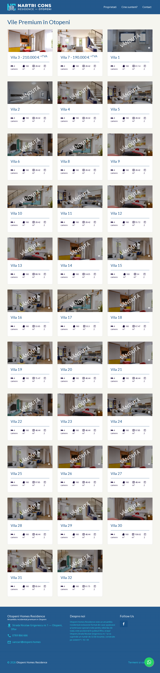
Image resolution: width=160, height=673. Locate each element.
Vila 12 (116, 213)
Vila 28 (16, 525)
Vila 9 (115, 161)
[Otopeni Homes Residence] (29, 7)
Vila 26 (66, 473)
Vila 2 (15, 109)
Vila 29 (66, 525)
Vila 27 (116, 473)
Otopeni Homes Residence (31, 662)
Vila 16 (16, 317)
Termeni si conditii (139, 662)
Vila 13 (16, 265)
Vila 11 (66, 213)
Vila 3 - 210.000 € (29, 57)
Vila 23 (66, 421)
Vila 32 (66, 577)
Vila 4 (65, 109)
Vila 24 (116, 421)
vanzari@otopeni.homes (26, 642)
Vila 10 (16, 213)
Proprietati (110, 7)
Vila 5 (115, 109)
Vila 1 (115, 57)
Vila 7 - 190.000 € (79, 57)
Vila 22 (16, 421)
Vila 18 (116, 317)
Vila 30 (116, 525)
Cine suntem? (130, 7)
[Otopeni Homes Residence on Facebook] (124, 623)
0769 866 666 (20, 635)
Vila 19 (16, 369)
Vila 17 (66, 317)
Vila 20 (66, 369)
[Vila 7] (80, 40)
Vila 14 (66, 265)
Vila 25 (16, 473)
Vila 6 (15, 161)
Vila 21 (116, 369)
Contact (146, 7)
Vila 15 (116, 265)
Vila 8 (65, 161)
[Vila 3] (30, 40)
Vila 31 (16, 577)
